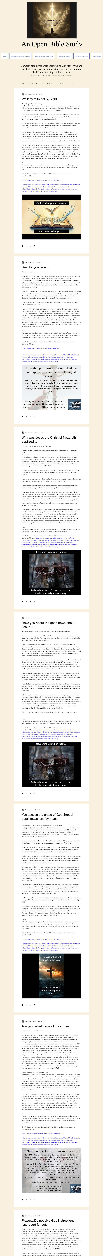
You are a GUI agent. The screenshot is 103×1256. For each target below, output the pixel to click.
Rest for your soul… (36, 267)
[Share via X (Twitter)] (26, 246)
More (70, 83)
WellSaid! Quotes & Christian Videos (56, 83)
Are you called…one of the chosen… (48, 1026)
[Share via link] (34, 246)
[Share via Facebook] (22, 246)
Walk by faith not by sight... (41, 99)
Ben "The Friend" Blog (19, 83)
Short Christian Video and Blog (36, 83)
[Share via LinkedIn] (30, 246)
